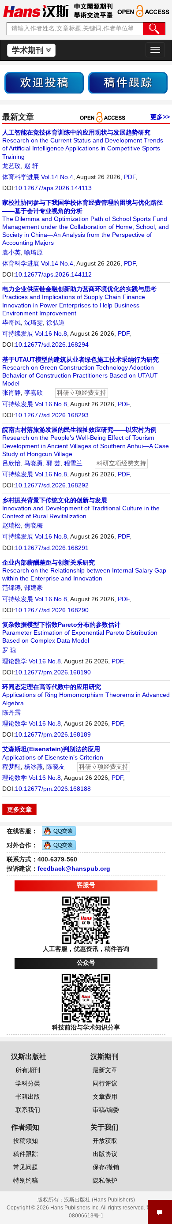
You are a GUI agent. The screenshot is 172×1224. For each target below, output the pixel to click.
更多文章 (19, 809)
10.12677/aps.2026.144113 (53, 187)
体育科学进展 (20, 176)
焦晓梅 (33, 525)
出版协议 (105, 1153)
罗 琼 (9, 650)
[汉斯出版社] (36, 10)
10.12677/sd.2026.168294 (52, 344)
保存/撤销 (106, 1167)
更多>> (160, 116)
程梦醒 (11, 766)
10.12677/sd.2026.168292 (52, 485)
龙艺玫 (11, 165)
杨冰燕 (33, 766)
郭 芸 (53, 463)
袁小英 (11, 252)
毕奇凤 (11, 322)
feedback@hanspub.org (73, 868)
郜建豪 (33, 587)
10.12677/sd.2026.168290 (52, 610)
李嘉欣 (33, 392)
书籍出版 (27, 1096)
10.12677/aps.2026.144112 (53, 274)
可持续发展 (17, 333)
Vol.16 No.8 (51, 333)
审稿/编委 (106, 1109)
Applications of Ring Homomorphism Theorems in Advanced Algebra (86, 694)
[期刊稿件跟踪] (128, 82)
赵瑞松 (11, 525)
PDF (129, 176)
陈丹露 (11, 712)
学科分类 (27, 1083)
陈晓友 (55, 766)
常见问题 (25, 1167)
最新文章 (105, 1070)
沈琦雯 (33, 322)
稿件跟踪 (25, 1153)
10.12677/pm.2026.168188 (53, 788)
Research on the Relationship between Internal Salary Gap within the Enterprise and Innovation (84, 570)
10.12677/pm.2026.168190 (53, 672)
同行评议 (105, 1083)
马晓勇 (33, 463)
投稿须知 (25, 1140)
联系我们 (27, 1109)
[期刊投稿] (44, 82)
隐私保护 (105, 1180)
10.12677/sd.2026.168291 (52, 547)
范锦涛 (11, 587)
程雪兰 (73, 463)
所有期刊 (27, 1070)
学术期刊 (29, 50)
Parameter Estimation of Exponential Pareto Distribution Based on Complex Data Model (79, 632)
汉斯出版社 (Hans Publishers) (99, 1200)
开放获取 (105, 1140)
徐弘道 (55, 322)
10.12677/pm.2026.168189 (53, 734)
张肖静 (11, 392)
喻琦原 (33, 252)
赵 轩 (31, 165)
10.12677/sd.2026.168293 (52, 415)
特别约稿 (25, 1180)
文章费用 (105, 1096)
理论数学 (14, 661)
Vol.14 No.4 (57, 176)
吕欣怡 (11, 463)
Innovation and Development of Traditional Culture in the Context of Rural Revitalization (81, 508)
